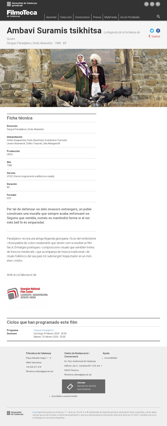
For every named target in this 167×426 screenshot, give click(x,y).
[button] (51, 17)
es (152, 3)
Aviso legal (37, 412)
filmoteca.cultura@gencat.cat (39, 371)
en (158, 3)
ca (146, 3)
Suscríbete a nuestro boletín (64, 396)
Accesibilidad (110, 358)
